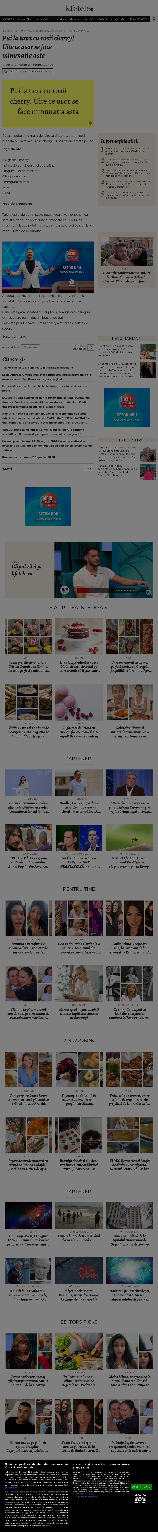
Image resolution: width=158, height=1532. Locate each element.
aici (26, 1512)
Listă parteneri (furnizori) (85, 1497)
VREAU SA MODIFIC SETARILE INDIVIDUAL (140, 1499)
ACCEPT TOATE (141, 1487)
